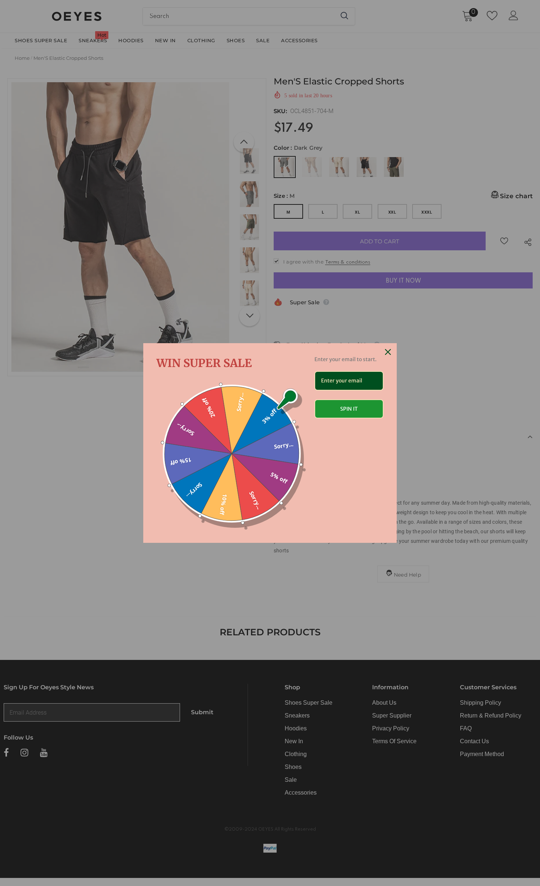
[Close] (388, 352)
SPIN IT (349, 409)
